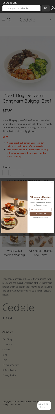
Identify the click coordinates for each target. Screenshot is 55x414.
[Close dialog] (52, 182)
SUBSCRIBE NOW (41, 214)
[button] (52, 8)
